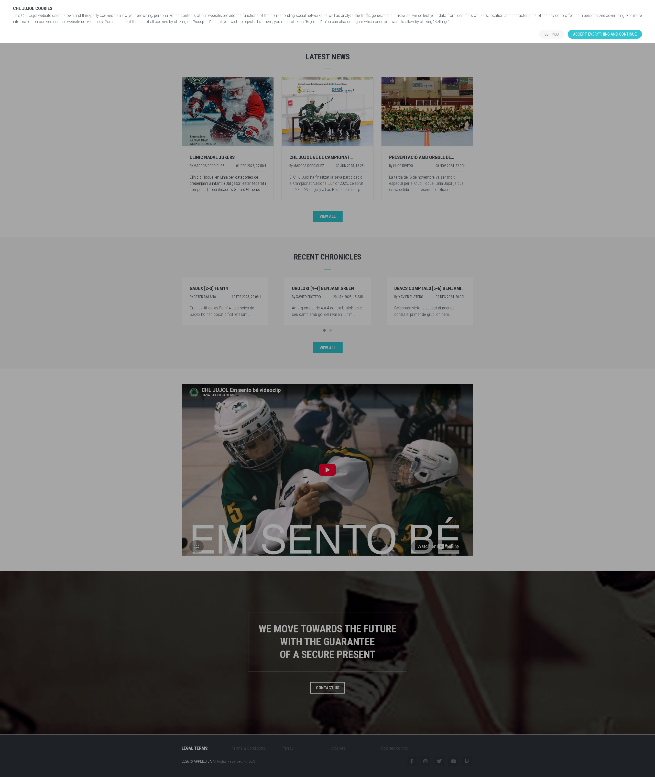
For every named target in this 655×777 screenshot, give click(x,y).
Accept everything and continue (605, 34)
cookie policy (92, 21)
